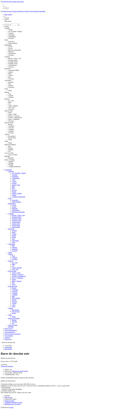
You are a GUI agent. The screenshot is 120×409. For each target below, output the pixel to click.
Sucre (13, 306)
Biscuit (10, 124)
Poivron (14, 190)
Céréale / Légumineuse (15, 117)
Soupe (10, 139)
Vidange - (11, 163)
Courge (14, 181)
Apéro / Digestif (13, 106)
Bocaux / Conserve (14, 116)
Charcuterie (7, 80)
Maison (10, 148)
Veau (13, 242)
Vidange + (11, 161)
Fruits (6, 40)
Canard (10, 75)
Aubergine (11, 35)
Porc (9, 77)
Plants (10, 143)
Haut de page (8, 397)
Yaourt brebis (16, 227)
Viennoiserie (12, 53)
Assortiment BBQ (13, 70)
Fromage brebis (12, 60)
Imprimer (7, 396)
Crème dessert (12, 65)
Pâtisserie (11, 52)
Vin (9, 104)
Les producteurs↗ (9, 332)
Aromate (10, 33)
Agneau (10, 72)
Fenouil (14, 183)
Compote (11, 129)
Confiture (11, 131)
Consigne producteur (14, 166)
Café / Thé (11, 107)
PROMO (7, 156)
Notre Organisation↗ (10, 330)
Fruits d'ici (11, 41)
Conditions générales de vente (13, 402)
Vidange (10, 165)
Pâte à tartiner (16, 298)
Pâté (9, 84)
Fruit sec (14, 301)
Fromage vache (12, 63)
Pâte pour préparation (14, 50)
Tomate (10, 30)
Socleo (11, 407)
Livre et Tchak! (9, 153)
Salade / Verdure (17, 193)
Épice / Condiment (13, 119)
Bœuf (10, 73)
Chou (13, 180)
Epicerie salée (8, 111)
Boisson (6, 99)
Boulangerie (8, 45)
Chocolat (11, 128)
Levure (10, 48)
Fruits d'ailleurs (12, 43)
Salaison (10, 85)
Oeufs (6, 89)
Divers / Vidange (9, 160)
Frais (9, 94)
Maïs (13, 186)
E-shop (6, 26)
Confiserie (11, 126)
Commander (8, 170)
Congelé (10, 95)
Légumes (7, 28)
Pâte (13, 283)
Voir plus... (11, 38)
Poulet (14, 237)
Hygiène (10, 149)
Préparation (15, 240)
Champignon (12, 36)
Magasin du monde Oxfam (20, 371)
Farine (14, 279)
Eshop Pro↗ (8, 339)
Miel (13, 296)
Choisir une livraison (7, 366)
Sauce (10, 112)
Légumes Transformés (18, 197)
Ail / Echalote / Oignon (15, 31)
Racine (14, 191)
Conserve (11, 97)
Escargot (10, 82)
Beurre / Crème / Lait (14, 58)
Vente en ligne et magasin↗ (12, 334)
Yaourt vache (16, 224)
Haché (14, 235)
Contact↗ (7, 337)
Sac (9, 151)
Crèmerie (7, 57)
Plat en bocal (12, 138)
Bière (9, 102)
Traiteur (6, 134)
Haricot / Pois (16, 185)
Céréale (14, 303)
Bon (9, 146)
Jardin (6, 141)
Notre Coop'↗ (8, 328)
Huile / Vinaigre (16, 281)
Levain (10, 46)
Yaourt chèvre (16, 225)
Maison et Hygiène (10, 144)
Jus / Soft (11, 100)
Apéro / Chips (12, 114)
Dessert (14, 300)
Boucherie (7, 68)
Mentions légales (9, 401)
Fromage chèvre (13, 62)
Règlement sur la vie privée (12, 404)
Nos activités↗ (8, 335)
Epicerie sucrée (9, 122)
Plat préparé (11, 136)
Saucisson (11, 87)
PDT (13, 188)
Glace (13, 305)
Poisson (6, 92)
